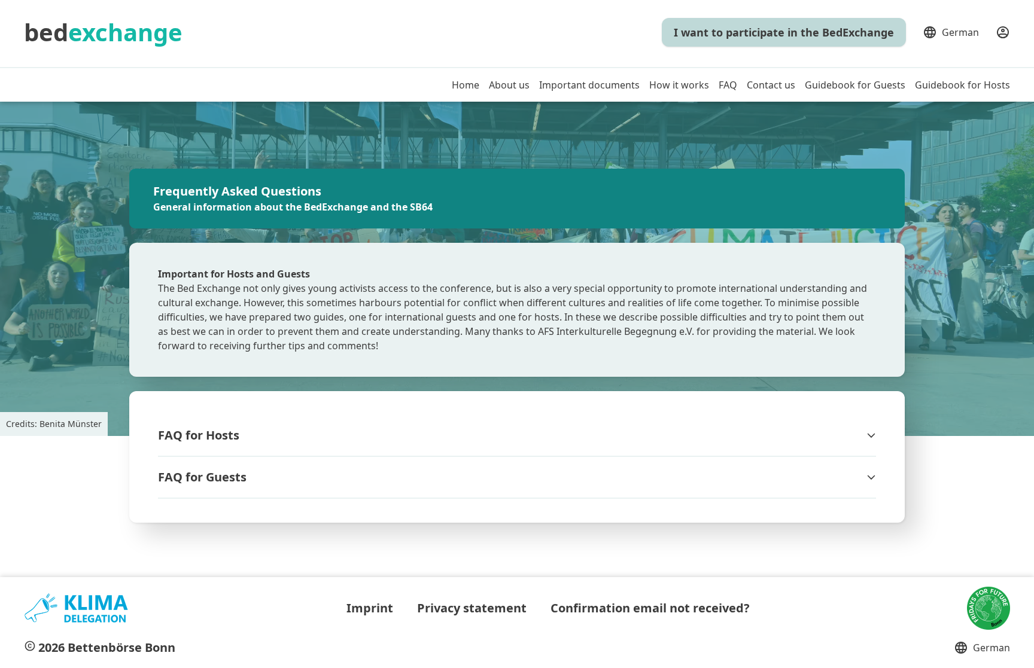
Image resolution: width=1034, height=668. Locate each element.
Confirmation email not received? (650, 608)
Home (465, 84)
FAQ (728, 84)
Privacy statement (472, 608)
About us (509, 84)
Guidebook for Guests (855, 84)
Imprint (369, 608)
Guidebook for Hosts (962, 84)
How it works (679, 84)
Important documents (589, 84)
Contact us (771, 84)
